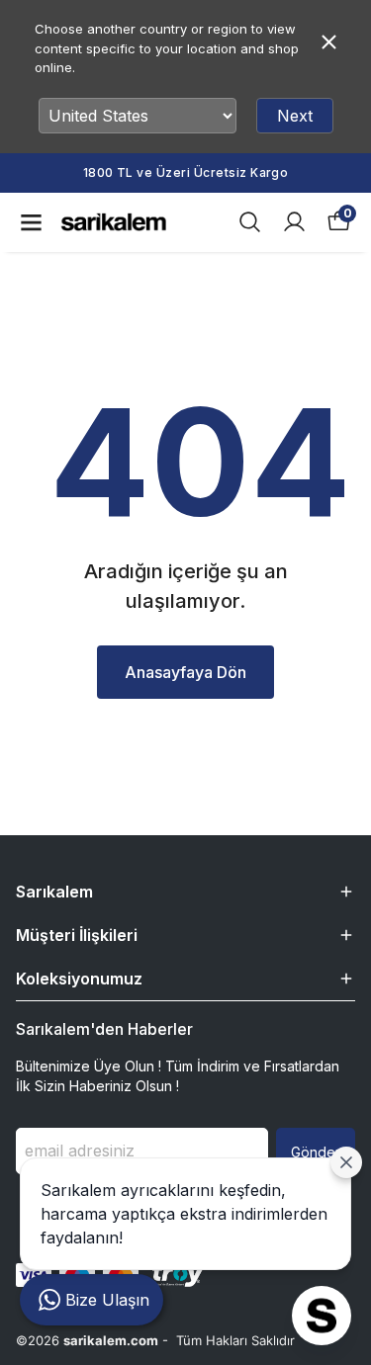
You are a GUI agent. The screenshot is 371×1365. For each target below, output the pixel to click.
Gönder (315, 1152)
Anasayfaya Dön (185, 672)
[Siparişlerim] (294, 222)
